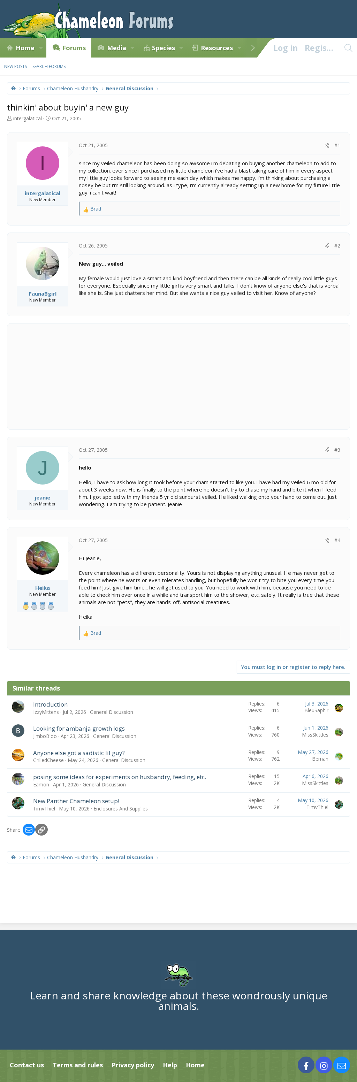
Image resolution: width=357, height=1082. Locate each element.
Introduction (50, 704)
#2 (337, 245)
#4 (337, 540)
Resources (217, 48)
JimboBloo (45, 736)
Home (25, 48)
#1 (337, 145)
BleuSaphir (316, 710)
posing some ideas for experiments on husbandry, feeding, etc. (119, 777)
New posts (15, 66)
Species (163, 48)
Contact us (27, 1065)
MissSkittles (315, 734)
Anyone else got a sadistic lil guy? (79, 753)
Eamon (41, 784)
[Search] (348, 48)
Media (116, 48)
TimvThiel (44, 808)
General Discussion (111, 712)
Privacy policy (133, 1065)
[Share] (327, 145)
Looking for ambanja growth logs (79, 728)
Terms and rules (78, 1065)
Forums (74, 48)
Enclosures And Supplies (120, 808)
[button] (40, 48)
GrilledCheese (48, 760)
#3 (337, 450)
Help (170, 1065)
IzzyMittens (46, 712)
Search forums (49, 66)
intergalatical (27, 118)
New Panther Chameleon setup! (76, 801)
